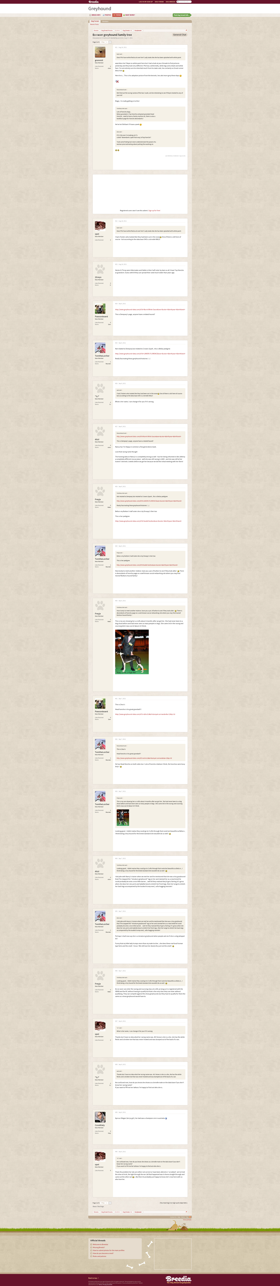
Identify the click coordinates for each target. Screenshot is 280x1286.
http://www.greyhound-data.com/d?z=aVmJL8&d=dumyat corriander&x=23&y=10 (145, 714)
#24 (116, 304)
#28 (116, 487)
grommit (120, 38)
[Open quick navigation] (186, 30)
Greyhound (106, 38)
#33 (116, 791)
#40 (116, 1152)
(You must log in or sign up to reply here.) (173, 1203)
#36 (116, 971)
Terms (100, 1284)
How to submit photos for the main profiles (108, 1250)
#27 (116, 426)
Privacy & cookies (107, 1284)
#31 (116, 699)
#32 (116, 739)
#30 (116, 601)
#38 (116, 1064)
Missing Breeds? (99, 1247)
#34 (116, 858)
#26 (116, 383)
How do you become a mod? (103, 1253)
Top (187, 1217)
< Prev (103, 42)
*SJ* (97, 396)
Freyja (98, 499)
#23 (116, 264)
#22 (116, 221)
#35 (116, 911)
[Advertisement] (140, 192)
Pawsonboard (101, 316)
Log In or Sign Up (146, 2)
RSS (190, 1217)
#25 (116, 343)
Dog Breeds (170, 2)
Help (179, 1217)
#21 (116, 47)
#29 (116, 546)
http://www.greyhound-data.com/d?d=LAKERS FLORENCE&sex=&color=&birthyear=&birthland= (150, 354)
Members (105, 21)
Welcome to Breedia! (100, 1244)
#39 (116, 1112)
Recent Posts (94, 24)
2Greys (98, 277)
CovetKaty (100, 1125)
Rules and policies (99, 1256)
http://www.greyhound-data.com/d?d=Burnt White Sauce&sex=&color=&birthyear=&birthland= (150, 309)
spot (97, 234)
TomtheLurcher (102, 356)
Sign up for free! (154, 210)
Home (183, 1217)
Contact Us (173, 1217)
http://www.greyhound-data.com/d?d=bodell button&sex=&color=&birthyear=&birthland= (148, 521)
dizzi (97, 439)
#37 (116, 1021)
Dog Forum (159, 2)
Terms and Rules (187, 1220)
